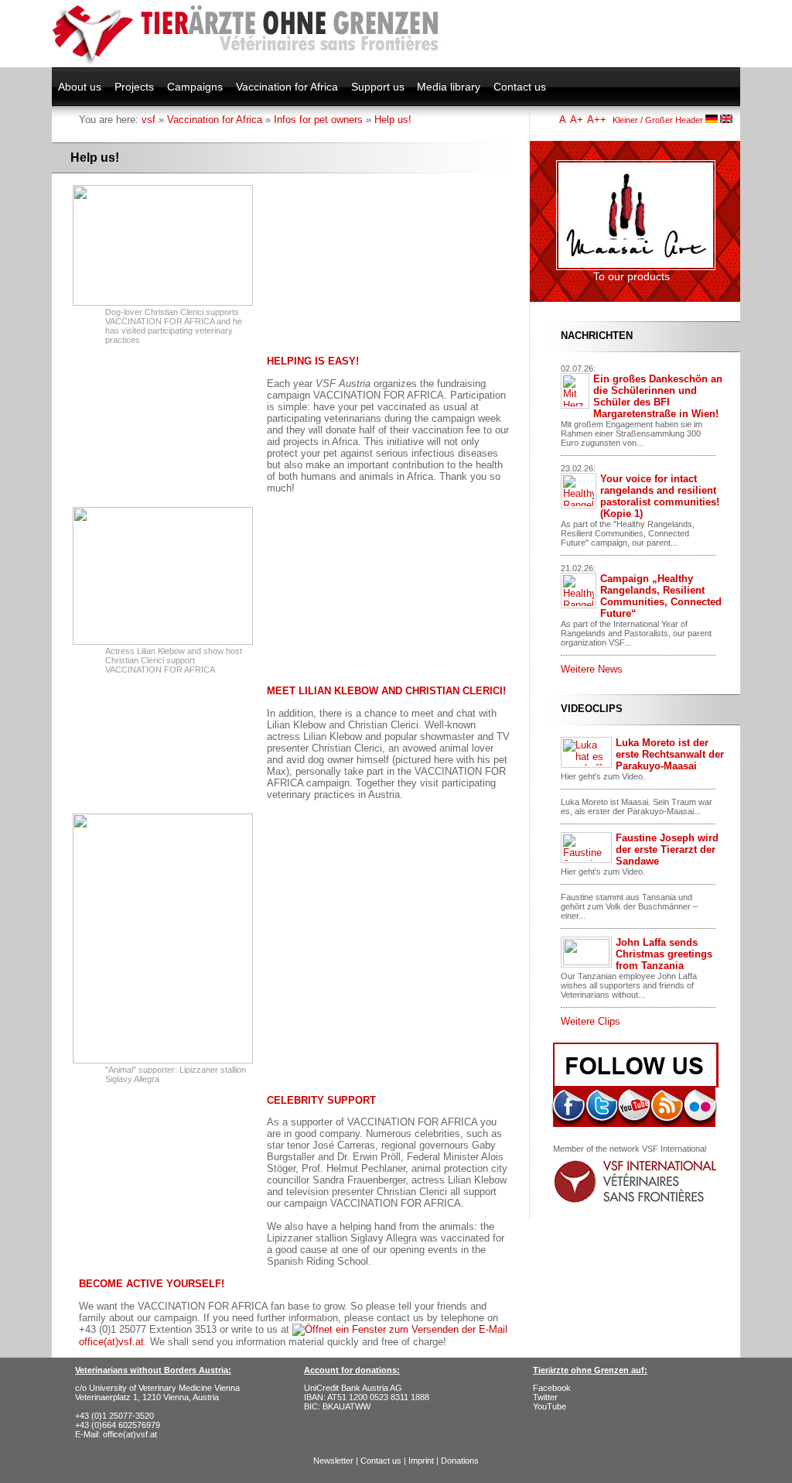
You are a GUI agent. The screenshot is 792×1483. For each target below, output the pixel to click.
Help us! (392, 119)
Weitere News (592, 669)
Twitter (545, 1397)
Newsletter (333, 1460)
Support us (378, 86)
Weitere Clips (590, 1021)
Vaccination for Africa (287, 86)
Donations (460, 1460)
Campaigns (195, 86)
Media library (448, 86)
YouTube (549, 1406)
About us (79, 86)
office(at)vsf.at (130, 1434)
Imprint (421, 1460)
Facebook (552, 1387)
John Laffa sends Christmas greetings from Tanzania (664, 954)
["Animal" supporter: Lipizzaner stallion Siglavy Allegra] (162, 1060)
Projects (134, 86)
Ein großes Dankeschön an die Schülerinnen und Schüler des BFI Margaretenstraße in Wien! (657, 396)
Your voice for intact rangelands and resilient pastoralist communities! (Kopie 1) (659, 496)
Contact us (519, 86)
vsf (148, 119)
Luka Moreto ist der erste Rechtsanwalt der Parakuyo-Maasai (670, 754)
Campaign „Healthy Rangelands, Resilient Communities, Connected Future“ (661, 596)
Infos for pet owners (318, 119)
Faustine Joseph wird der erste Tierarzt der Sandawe (667, 849)
